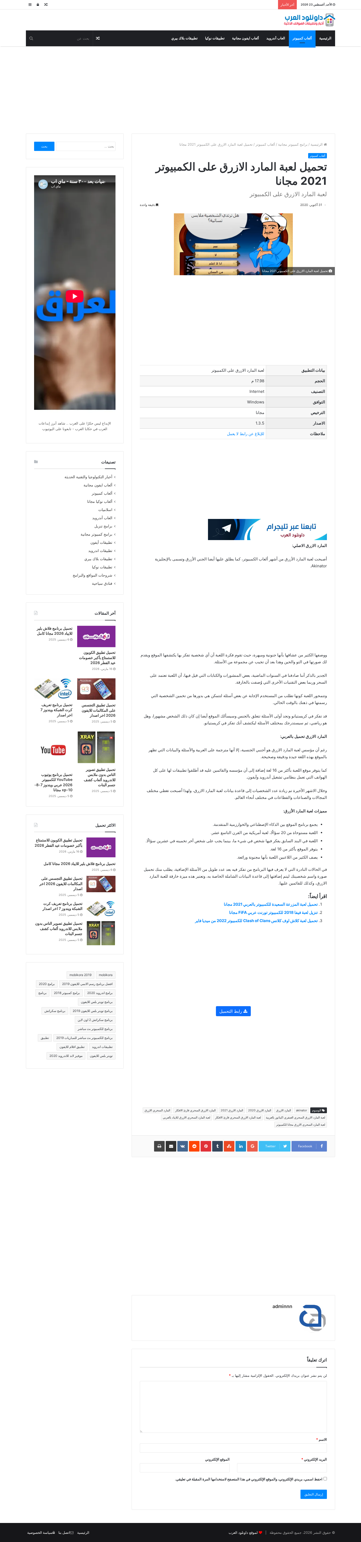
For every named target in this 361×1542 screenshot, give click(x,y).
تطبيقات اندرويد (100, 551)
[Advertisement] (180, 89)
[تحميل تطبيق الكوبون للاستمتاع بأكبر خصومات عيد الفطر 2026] (96, 636)
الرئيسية (325, 38)
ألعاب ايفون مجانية (245, 38)
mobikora (106, 975)
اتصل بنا (64, 1532)
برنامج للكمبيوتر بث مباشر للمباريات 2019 (84, 1038)
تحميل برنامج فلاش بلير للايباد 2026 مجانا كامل (79, 863)
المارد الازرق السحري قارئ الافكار (195, 1110)
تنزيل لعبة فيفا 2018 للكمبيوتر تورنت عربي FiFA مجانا (273, 912)
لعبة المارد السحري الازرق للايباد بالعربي (186, 1117)
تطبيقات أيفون (101, 542)
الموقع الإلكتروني (217, 1459)
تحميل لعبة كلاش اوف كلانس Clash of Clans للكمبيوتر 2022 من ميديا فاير (256, 920)
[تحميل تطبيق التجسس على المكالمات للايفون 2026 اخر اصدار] (96, 689)
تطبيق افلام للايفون (72, 1047)
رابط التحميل (231, 1011)
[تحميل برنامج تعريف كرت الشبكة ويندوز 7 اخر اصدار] (53, 688)
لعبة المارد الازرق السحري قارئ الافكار (238, 1117)
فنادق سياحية (102, 583)
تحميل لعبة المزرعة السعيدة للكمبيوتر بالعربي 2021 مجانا (271, 904)
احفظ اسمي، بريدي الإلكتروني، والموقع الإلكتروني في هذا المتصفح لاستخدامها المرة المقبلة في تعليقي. (248, 1479)
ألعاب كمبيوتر (302, 38)
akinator (301, 1110)
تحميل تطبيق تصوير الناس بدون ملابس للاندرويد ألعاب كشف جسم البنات (58, 928)
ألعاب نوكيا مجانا (99, 501)
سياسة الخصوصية (40, 1532)
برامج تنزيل (103, 526)
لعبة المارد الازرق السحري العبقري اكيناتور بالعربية (295, 1117)
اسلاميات (105, 510)
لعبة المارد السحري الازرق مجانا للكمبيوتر (300, 1124)
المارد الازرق (283, 1110)
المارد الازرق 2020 (259, 1110)
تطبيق (45, 1038)
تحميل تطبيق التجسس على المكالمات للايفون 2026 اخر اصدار (98, 710)
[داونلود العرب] (309, 19)
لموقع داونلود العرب (243, 1532)
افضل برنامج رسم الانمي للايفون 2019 (87, 984)
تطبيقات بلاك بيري (184, 38)
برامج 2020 (47, 984)
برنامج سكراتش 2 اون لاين (95, 1020)
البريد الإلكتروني (314, 1459)
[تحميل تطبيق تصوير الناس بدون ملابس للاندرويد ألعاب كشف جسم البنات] (96, 747)
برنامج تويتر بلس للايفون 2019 (93, 1011)
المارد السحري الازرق (157, 1110)
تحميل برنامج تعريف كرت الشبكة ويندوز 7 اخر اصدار (56, 709)
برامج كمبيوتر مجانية (293, 144)
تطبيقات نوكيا (215, 38)
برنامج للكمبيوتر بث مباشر (95, 1029)
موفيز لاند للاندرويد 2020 (65, 1056)
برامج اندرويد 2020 (100, 993)
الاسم (321, 1439)
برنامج (42, 993)
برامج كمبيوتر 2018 (67, 993)
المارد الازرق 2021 (232, 1110)
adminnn (282, 1306)
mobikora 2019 (80, 975)
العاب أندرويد (275, 38)
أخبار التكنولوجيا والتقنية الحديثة (88, 477)
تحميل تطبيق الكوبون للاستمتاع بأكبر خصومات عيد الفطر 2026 (97, 657)
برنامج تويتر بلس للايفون (97, 1002)
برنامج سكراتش (54, 1011)
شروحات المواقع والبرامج (92, 575)
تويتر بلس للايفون (101, 1056)
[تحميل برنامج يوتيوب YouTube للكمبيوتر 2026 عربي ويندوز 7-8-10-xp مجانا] (53, 750)
